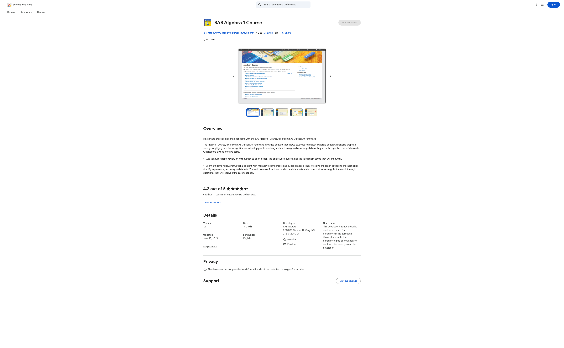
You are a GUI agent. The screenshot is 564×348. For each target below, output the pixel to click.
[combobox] (287, 4)
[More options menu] (536, 5)
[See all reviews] (212, 202)
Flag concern (210, 246)
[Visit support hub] (348, 280)
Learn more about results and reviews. (236, 194)
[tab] (12, 12)
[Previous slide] (234, 76)
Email (290, 244)
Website (291, 239)
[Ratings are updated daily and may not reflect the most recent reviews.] (276, 33)
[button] (542, 5)
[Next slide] (330, 76)
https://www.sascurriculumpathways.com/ (231, 32)
